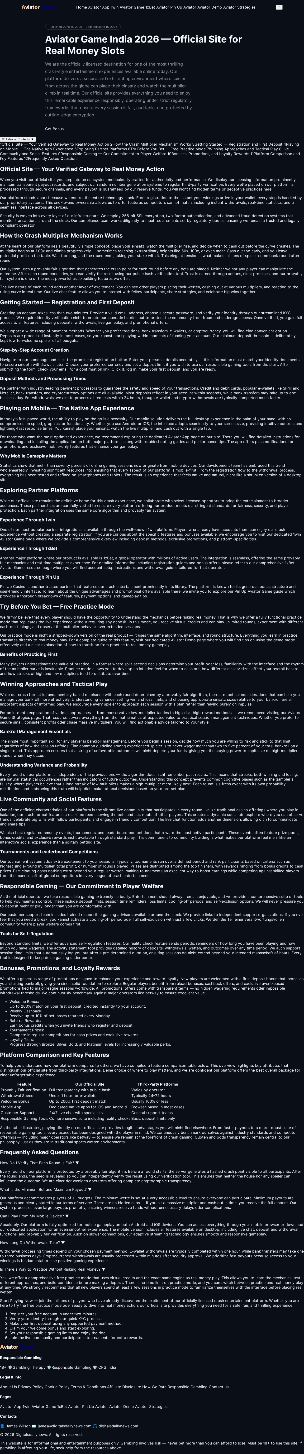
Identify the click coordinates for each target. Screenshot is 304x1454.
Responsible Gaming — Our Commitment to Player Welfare (112, 153)
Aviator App (98, 7)
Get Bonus (54, 128)
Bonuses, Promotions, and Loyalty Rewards (208, 153)
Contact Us (219, 1386)
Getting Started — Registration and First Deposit (237, 144)
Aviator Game (12, 567)
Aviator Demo (209, 7)
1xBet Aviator (157, 7)
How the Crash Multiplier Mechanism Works (150, 144)
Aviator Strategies (239, 7)
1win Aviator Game (127, 7)
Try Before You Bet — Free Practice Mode (167, 149)
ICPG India (104, 1367)
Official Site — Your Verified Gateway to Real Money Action (54, 144)
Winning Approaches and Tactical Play (242, 149)
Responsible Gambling (69, 1367)
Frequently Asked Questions (51, 158)
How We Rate (154, 1386)
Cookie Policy (57, 1386)
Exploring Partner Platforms (100, 149)
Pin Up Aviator (183, 7)
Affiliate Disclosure (124, 1386)
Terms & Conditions (88, 1386)
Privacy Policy (30, 1386)
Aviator (6, 539)
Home (81, 7)
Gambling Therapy (27, 1367)
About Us (8, 1386)
